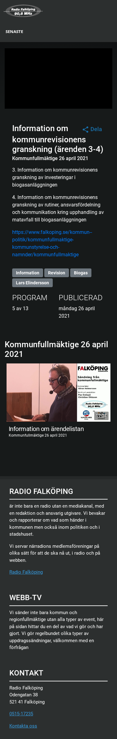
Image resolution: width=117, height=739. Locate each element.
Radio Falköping (26, 572)
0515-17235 (21, 714)
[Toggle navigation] (113, 10)
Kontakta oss (23, 726)
